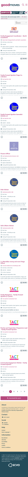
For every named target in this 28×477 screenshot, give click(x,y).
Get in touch (6, 417)
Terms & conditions (6, 447)
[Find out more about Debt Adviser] (2, 209)
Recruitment (4, 437)
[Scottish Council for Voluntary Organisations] (14, 465)
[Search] (23, 4)
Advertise (4, 439)
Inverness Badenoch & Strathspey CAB (11, 265)
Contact (3, 430)
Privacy (3, 443)
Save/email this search (15, 398)
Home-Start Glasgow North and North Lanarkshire (14, 40)
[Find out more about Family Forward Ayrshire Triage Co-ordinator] (2, 98)
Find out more (5, 411)
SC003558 (17, 458)
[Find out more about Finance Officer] (2, 173)
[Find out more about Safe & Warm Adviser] (2, 245)
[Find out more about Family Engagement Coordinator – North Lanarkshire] (2, 59)
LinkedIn (5, 422)
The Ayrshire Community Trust (9, 298)
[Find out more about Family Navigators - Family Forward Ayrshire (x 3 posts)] (2, 316)
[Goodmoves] (10, 5)
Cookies (3, 445)
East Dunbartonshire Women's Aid (10, 156)
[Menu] (26, 4)
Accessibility (4, 441)
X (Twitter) (5, 424)
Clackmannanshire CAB (7, 192)
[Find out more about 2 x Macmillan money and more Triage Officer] (2, 283)
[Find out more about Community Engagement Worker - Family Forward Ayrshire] (2, 385)
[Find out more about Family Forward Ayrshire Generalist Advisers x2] (2, 137)
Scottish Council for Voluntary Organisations (12, 410)
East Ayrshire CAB (6, 79)
